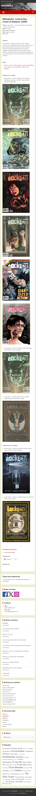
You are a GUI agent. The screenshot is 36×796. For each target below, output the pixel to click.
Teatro (22, 774)
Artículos (5, 714)
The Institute (28, 777)
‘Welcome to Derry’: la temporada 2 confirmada (15, 651)
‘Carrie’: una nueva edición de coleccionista (14, 640)
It (13, 762)
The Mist (13, 779)
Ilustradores (7, 762)
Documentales (21, 754)
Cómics (5, 685)
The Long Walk (6, 779)
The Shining (9, 782)
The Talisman (27, 781)
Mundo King (6, 689)
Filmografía (6, 720)
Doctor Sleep (14, 754)
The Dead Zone (19, 777)
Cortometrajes (17, 751)
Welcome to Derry (7, 783)
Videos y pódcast (7, 704)
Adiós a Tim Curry (7, 634)
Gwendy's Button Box (8, 759)
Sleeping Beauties (15, 774)
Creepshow (29, 751)
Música (29, 765)
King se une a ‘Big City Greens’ (11, 662)
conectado (18, 579)
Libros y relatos (7, 687)
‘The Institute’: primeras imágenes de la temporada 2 (17, 645)
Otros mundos (6, 696)
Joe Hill (18, 762)
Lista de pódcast (7, 724)
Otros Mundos (15, 767)
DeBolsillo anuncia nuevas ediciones (12, 668)
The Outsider (20, 779)
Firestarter (26, 757)
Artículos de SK (16, 748)
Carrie (31, 748)
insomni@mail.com (10, 608)
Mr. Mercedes (22, 765)
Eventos (19, 757)
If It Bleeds (20, 759)
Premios (12, 770)
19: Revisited (6, 673)
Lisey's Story (8, 764)
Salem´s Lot (6, 774)
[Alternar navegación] (3, 12)
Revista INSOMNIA (8, 700)
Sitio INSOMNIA (7, 702)
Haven (15, 759)
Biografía (5, 718)
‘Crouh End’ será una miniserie (11, 629)
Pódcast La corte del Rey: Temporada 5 (13, 656)
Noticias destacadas (8, 693)
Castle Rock (6, 751)
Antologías (6, 748)
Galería (4, 722)
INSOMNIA (7, 5)
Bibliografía (6, 716)
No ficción (5, 691)
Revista (5, 726)
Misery (14, 764)
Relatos (18, 770)
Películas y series (7, 698)
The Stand (19, 782)
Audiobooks (25, 748)
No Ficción (5, 767)
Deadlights (5, 623)
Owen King (26, 767)
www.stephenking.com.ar (11, 611)
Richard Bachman (27, 770)
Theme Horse (28, 791)
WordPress (23, 793)
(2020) (9, 552)
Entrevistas (9, 756)
